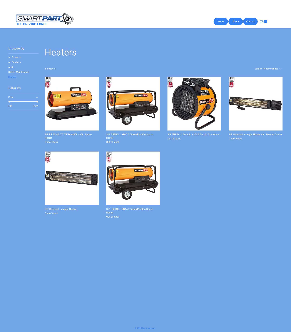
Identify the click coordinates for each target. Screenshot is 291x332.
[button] (263, 21)
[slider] (9, 101)
